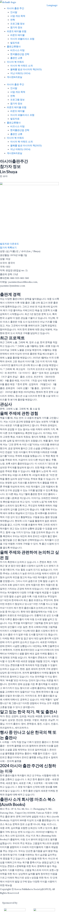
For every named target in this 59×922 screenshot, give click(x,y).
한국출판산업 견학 (19, 54)
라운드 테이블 (17, 35)
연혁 (12, 19)
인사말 (13, 12)
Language (52, 5)
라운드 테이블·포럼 (16, 31)
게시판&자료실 (14, 77)
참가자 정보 (16, 27)
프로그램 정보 (17, 23)
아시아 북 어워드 (15, 61)
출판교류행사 (14, 46)
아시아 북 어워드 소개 (21, 65)
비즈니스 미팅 (17, 50)
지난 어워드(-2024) (20, 73)
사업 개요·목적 (17, 15)
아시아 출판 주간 (15, 8)
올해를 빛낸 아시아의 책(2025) (26, 69)
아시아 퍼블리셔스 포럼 (22, 38)
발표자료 (14, 42)
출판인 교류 (16, 57)
